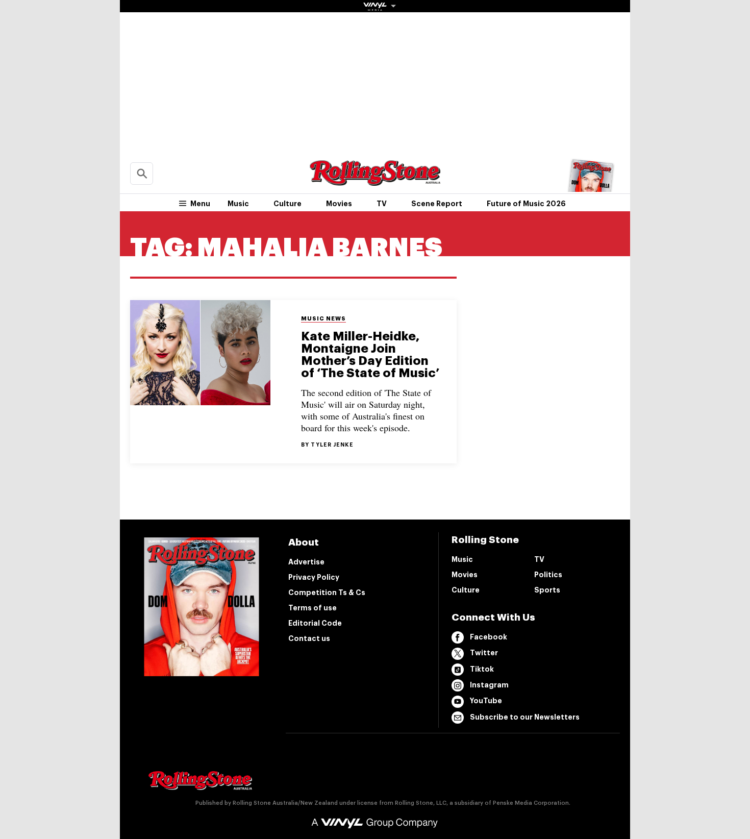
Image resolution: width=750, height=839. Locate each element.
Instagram (489, 684)
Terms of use (312, 607)
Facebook (488, 636)
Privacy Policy (313, 577)
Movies (339, 203)
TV (382, 203)
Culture (287, 203)
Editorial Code (315, 623)
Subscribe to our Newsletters (525, 717)
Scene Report (436, 203)
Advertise (306, 561)
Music (238, 203)
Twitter (484, 652)
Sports (547, 590)
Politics (548, 574)
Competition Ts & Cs (326, 592)
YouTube (486, 700)
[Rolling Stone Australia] (375, 181)
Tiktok (482, 669)
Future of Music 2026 (526, 203)
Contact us (309, 638)
